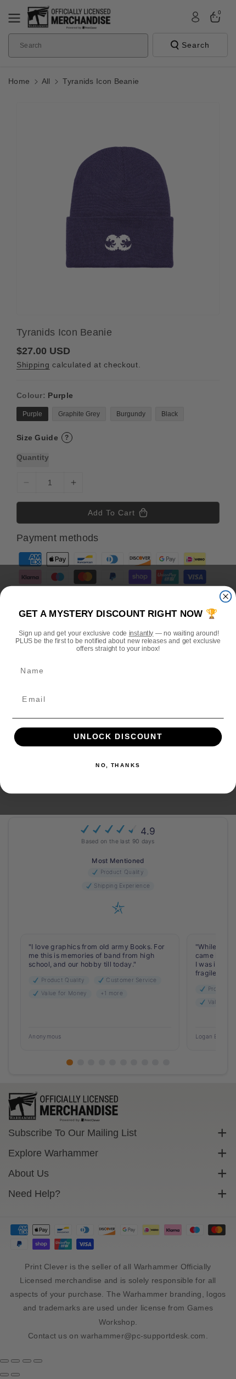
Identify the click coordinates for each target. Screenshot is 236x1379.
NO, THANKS (118, 765)
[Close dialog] (226, 596)
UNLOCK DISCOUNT (118, 737)
